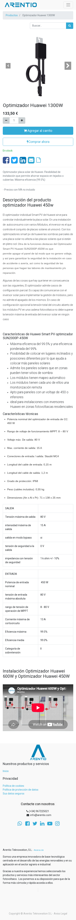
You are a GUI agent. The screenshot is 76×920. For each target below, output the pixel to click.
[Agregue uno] (21, 120)
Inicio (6, 771)
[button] (8, 66)
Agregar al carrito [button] (39, 131)
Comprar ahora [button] (38, 142)
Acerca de (39, 850)
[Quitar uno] (6, 120)
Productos (12, 15)
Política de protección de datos (20, 789)
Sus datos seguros (13, 793)
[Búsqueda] (69, 25)
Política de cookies (13, 785)
